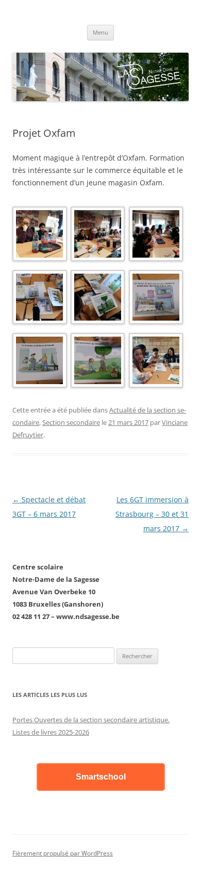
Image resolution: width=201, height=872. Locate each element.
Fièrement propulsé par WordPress (62, 853)
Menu (100, 32)
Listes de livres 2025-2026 (50, 732)
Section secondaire (71, 422)
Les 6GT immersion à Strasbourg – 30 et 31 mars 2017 (152, 514)
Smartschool (101, 776)
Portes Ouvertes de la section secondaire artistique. (91, 719)
